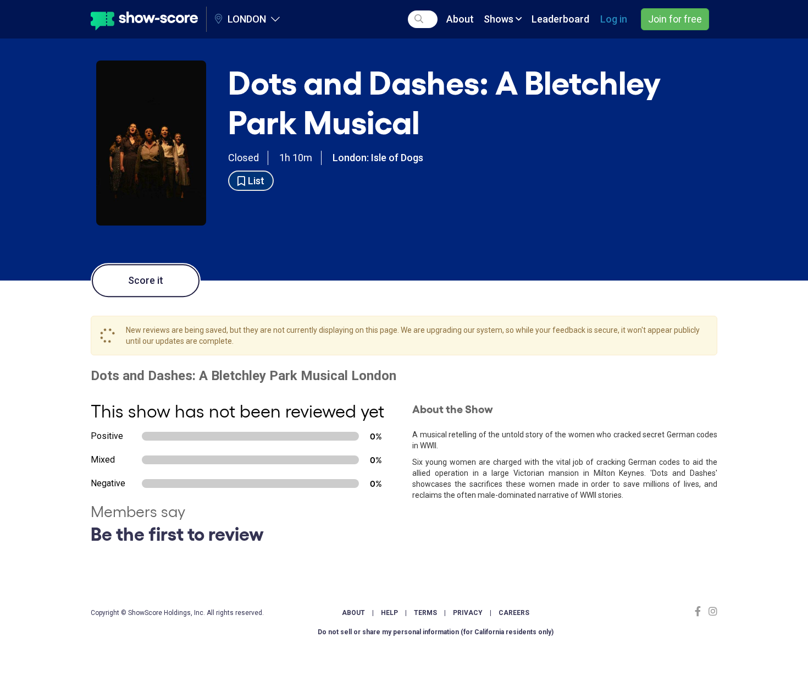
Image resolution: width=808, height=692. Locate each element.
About (460, 19)
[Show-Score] (144, 19)
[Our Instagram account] (711, 611)
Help (389, 613)
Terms (425, 613)
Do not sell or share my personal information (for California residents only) (436, 632)
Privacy (468, 613)
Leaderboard (560, 19)
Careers (514, 613)
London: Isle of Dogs (378, 157)
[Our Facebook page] (700, 611)
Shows (500, 19)
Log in (613, 19)
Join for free (675, 19)
